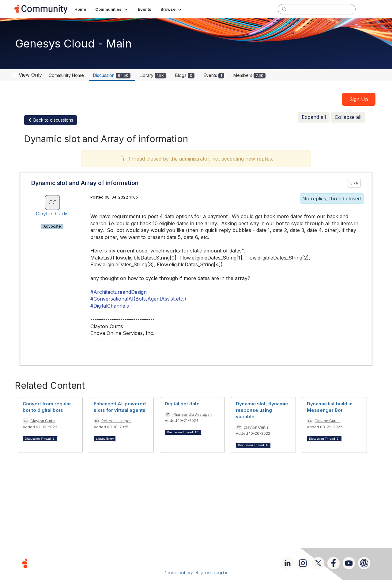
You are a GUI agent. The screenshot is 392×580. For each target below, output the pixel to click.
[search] (284, 9)
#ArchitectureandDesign (118, 292)
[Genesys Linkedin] (287, 563)
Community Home (66, 75)
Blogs (183, 75)
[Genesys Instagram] (303, 563)
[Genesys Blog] (364, 563)
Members (248, 75)
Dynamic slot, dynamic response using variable (262, 410)
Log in (370, 9)
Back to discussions (52, 120)
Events (213, 75)
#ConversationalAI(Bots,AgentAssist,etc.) (138, 299)
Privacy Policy (215, 563)
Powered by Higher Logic (196, 573)
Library (152, 75)
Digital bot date (182, 404)
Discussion (110, 75)
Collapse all (348, 117)
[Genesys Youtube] (349, 563)
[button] (112, 9)
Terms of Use (174, 563)
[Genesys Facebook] (333, 563)
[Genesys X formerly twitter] (318, 563)
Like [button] (354, 183)
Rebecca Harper (116, 421)
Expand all (314, 117)
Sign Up (358, 99)
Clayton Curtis (52, 213)
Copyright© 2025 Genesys (66, 563)
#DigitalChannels (109, 306)
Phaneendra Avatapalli (192, 414)
